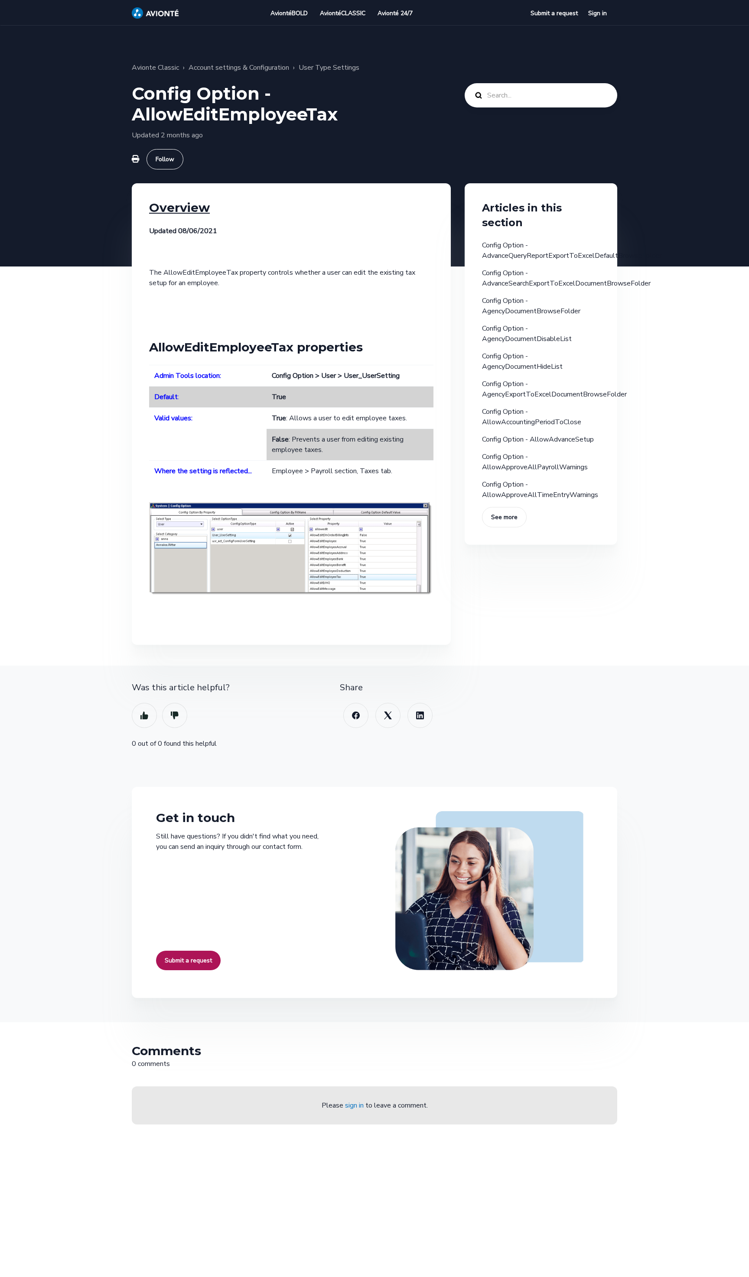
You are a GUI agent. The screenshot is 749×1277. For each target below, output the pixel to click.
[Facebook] (356, 715)
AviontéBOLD (289, 13)
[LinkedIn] (420, 715)
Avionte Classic (155, 67)
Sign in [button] (597, 13)
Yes (144, 715)
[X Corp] (388, 715)
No (174, 715)
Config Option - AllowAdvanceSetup (538, 439)
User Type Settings (329, 67)
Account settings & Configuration (239, 67)
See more (504, 517)
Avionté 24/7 (395, 13)
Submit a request (554, 13)
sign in (354, 1105)
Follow (165, 159)
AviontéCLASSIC (342, 13)
